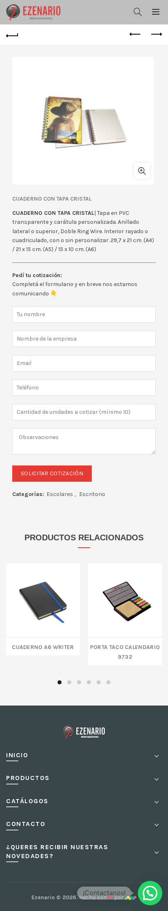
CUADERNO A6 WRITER (43, 646)
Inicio (17, 755)
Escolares (59, 494)
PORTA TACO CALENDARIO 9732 (125, 651)
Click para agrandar (142, 171)
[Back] (12, 34)
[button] (150, 893)
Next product (156, 34)
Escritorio (92, 494)
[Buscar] (137, 12)
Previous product (135, 34)
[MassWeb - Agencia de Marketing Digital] (131, 897)
